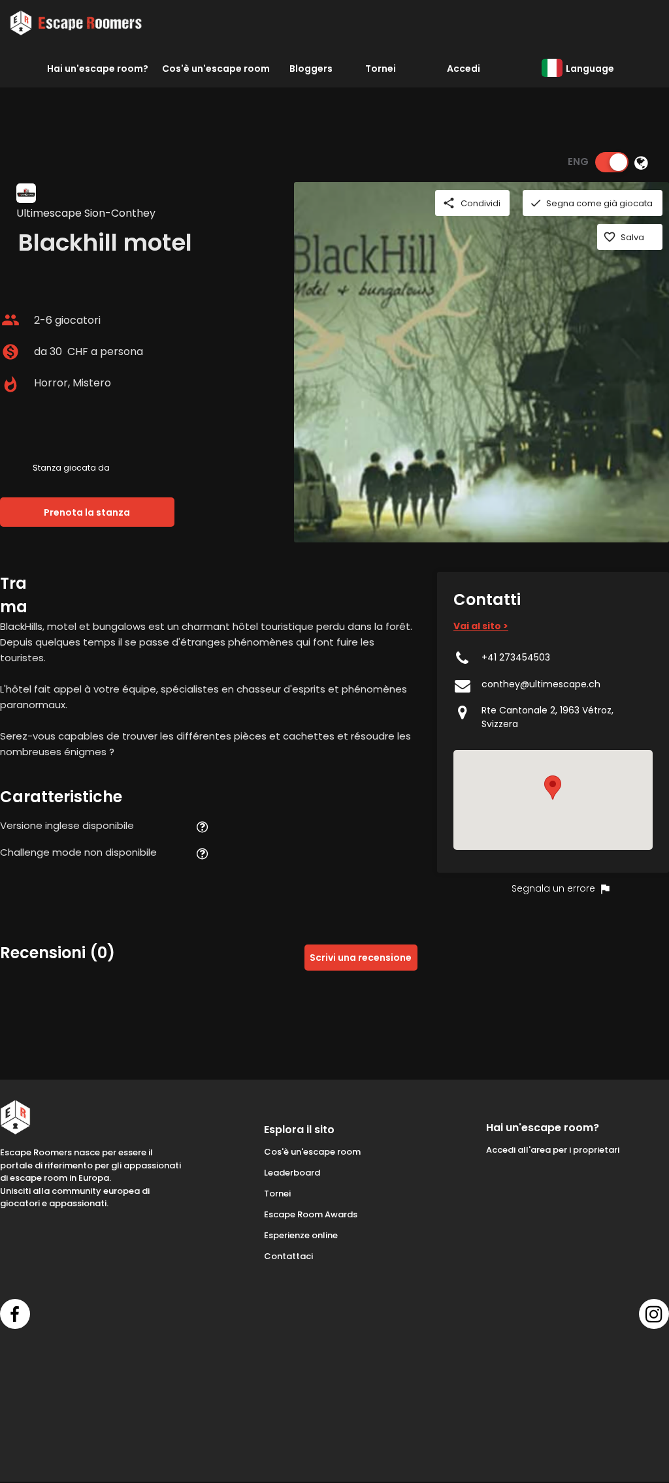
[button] (552, 787)
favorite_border (609, 236)
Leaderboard (292, 1172)
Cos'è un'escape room (216, 68)
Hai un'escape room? (97, 68)
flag (605, 889)
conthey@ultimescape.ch (540, 684)
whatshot (10, 384)
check (535, 203)
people (10, 320)
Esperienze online (301, 1235)
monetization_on (10, 352)
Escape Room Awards (310, 1214)
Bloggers (311, 68)
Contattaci (288, 1256)
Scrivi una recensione (361, 957)
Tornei (380, 68)
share (448, 203)
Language (590, 68)
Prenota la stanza (87, 512)
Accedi (463, 68)
